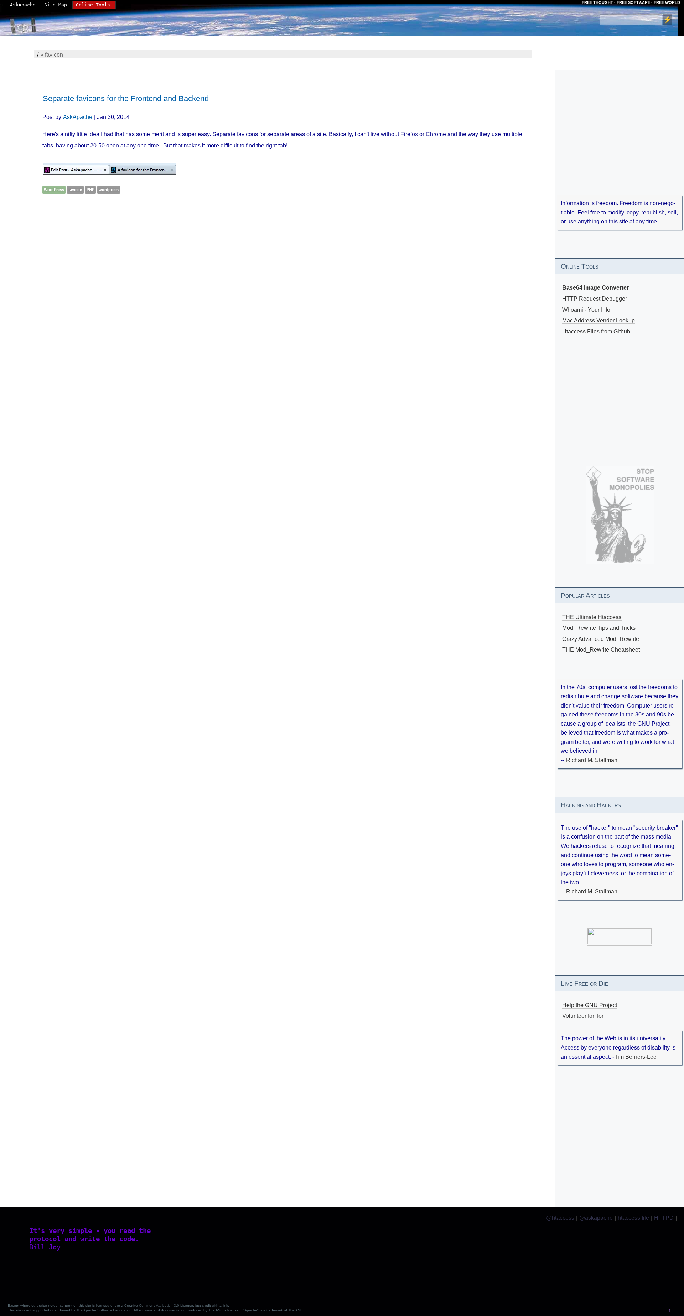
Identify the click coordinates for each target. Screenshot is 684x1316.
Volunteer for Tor (582, 1016)
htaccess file (633, 1218)
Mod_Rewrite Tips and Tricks (599, 628)
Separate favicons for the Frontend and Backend (126, 98)
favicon (75, 189)
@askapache (596, 1218)
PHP (90, 189)
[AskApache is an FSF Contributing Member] (619, 942)
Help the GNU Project (589, 1005)
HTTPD (664, 1218)
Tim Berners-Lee (636, 1057)
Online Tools (93, 4)
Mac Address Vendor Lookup (598, 320)
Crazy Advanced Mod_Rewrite (600, 639)
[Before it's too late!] (620, 515)
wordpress (109, 189)
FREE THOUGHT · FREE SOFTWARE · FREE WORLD (631, 2)
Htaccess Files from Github (596, 331)
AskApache (77, 117)
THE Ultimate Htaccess (591, 617)
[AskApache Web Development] (26, 24)
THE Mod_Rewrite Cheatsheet (601, 650)
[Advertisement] (245, 261)
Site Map (55, 4)
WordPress (54, 189)
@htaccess (560, 1218)
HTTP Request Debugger (594, 299)
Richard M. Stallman (591, 760)
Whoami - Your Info (586, 310)
